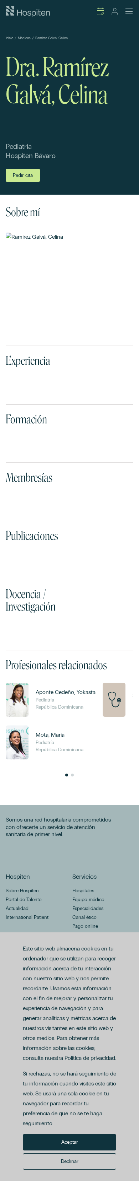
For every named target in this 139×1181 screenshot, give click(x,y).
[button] (66, 775)
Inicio (9, 38)
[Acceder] (114, 11)
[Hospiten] (28, 11)
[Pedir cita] (100, 11)
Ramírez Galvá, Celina (51, 38)
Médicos (24, 38)
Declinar (69, 1161)
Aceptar (69, 1142)
